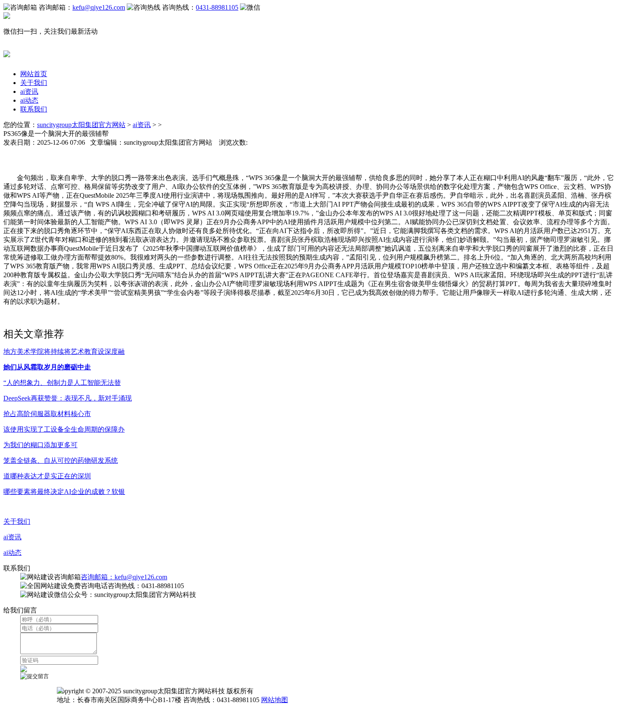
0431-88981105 (217, 7)
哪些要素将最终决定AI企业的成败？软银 (64, 491)
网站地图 (274, 699)
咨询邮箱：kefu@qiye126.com (124, 577)
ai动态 (29, 100)
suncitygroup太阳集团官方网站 (81, 124)
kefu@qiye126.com (98, 7)
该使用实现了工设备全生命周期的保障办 (64, 429)
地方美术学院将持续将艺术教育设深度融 (64, 351)
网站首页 (33, 73)
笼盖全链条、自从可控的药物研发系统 (60, 460)
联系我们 (33, 109)
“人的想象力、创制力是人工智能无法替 (62, 382)
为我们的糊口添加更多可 (40, 444)
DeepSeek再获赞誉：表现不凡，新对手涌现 (67, 398)
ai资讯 (29, 91)
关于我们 (33, 82)
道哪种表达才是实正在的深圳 (47, 476)
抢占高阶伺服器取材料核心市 (47, 413)
